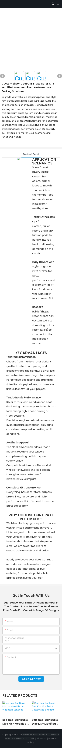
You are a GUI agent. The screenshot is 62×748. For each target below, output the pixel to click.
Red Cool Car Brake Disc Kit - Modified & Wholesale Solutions (15, 722)
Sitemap (41, 738)
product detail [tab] (31, 154)
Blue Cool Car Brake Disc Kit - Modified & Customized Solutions (45, 722)
